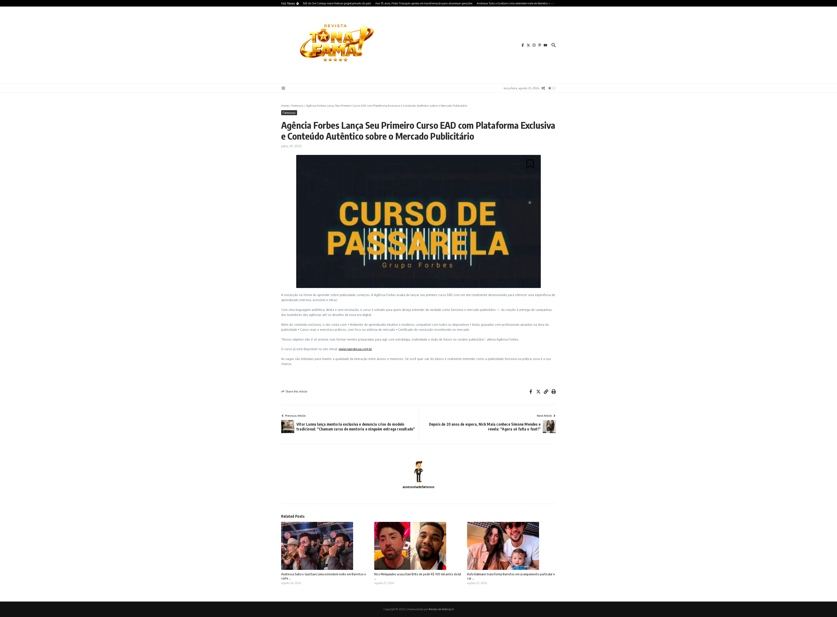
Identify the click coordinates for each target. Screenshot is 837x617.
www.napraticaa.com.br (355, 349)
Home (285, 105)
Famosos (297, 105)
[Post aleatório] (543, 88)
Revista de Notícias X (441, 609)
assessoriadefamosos (418, 487)
